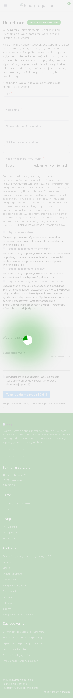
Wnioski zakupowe (12, 573)
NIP (9, 93)
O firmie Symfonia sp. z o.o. (16, 503)
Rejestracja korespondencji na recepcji (22, 643)
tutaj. (35, 308)
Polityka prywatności (15, 683)
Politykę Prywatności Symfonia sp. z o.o (26, 183)
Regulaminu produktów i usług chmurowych (31, 380)
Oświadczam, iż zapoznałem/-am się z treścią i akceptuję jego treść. (32, 380)
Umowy (6, 567)
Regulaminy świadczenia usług (20, 687)
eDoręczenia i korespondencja (18, 614)
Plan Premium (10, 538)
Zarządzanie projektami (15, 585)
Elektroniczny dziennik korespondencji (22, 637)
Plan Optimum (10, 532)
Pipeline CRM (9, 579)
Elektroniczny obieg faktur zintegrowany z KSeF (27, 556)
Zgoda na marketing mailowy (27, 268)
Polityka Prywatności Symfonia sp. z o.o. (41, 225)
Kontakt (7, 509)
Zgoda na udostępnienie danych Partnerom (36, 281)
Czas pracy (8, 597)
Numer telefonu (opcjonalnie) (24, 126)
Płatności (7, 562)
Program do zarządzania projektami (21, 661)
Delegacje (7, 603)
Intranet (7, 609)
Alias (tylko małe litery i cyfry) (25, 158)
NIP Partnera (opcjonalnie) (22, 142)
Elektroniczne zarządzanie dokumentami (23, 631)
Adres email (14, 109)
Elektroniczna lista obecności (17, 649)
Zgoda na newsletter (22, 232)
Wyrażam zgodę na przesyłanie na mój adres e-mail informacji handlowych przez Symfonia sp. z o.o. (33, 275)
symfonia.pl (9, 484)
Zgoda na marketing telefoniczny (29, 248)
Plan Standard (10, 526)
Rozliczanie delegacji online (17, 655)
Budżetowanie (10, 591)
